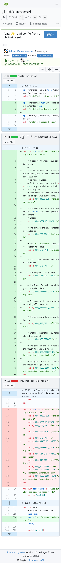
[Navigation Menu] (56, 4)
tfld (8, 11)
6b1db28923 (19, 55)
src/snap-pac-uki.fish (32, 381)
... (5, 45)
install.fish (25, 76)
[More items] (57, 23)
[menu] (56, 69)
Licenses (33, 560)
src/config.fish (26, 137)
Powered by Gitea (16, 552)
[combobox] (42, 69)
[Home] (6, 4)
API (42, 560)
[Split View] (49, 69)
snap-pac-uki (22, 11)
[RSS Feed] (4, 17)
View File (9, 80)
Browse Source (50, 35)
